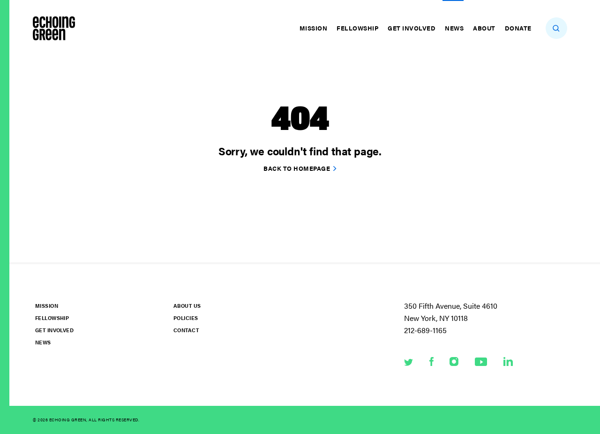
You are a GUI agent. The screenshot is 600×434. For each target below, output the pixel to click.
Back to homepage (296, 168)
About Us (187, 305)
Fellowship (357, 27)
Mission (314, 27)
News (454, 27)
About (484, 27)
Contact (186, 330)
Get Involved (411, 27)
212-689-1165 (425, 330)
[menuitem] (315, 28)
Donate (518, 27)
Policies (185, 317)
